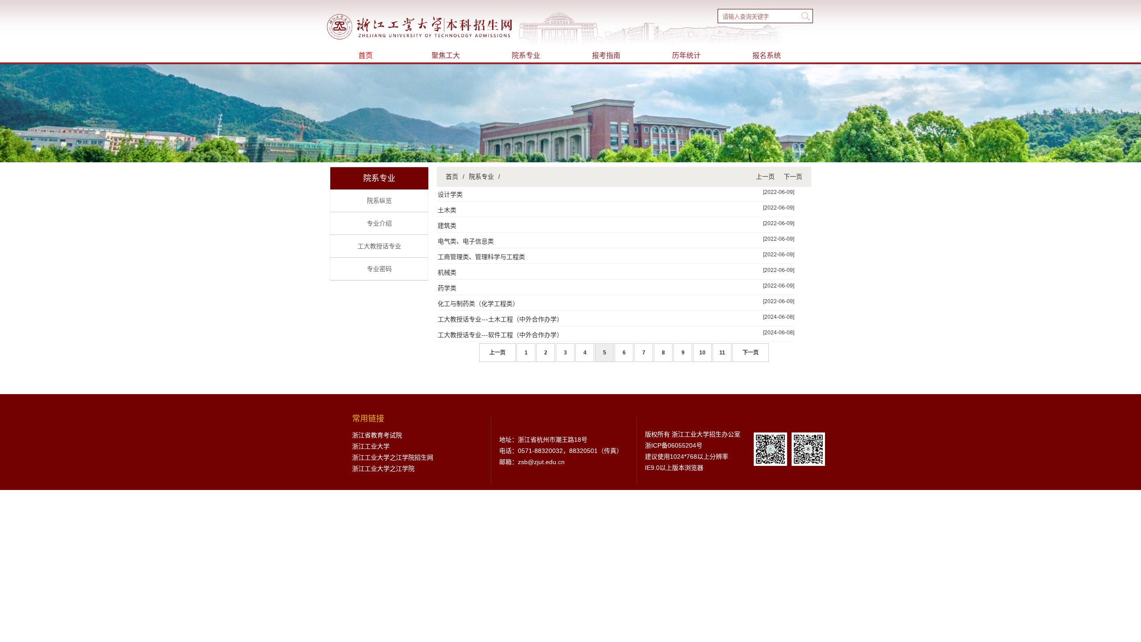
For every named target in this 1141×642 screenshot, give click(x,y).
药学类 (447, 288)
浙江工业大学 (371, 446)
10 (702, 353)
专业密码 (379, 268)
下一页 (793, 176)
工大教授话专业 (379, 246)
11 (722, 353)
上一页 (765, 176)
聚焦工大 (445, 55)
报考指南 (606, 55)
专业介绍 (379, 223)
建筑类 (447, 225)
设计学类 (450, 194)
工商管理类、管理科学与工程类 (481, 256)
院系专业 (526, 55)
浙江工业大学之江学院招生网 (392, 457)
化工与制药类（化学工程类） (478, 303)
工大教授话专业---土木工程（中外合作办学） (500, 319)
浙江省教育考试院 (377, 435)
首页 (365, 55)
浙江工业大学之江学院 (383, 468)
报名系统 (766, 55)
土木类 (447, 210)
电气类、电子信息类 (466, 241)
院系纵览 (379, 200)
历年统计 (686, 55)
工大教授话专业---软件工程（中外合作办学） (500, 334)
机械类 (447, 272)
